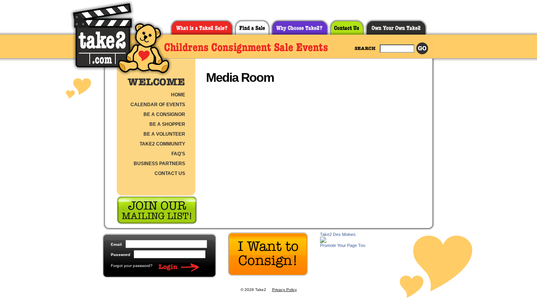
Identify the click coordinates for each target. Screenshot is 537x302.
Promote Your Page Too (342, 245)
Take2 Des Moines (338, 234)
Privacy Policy (284, 289)
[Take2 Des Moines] (323, 241)
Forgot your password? (132, 265)
